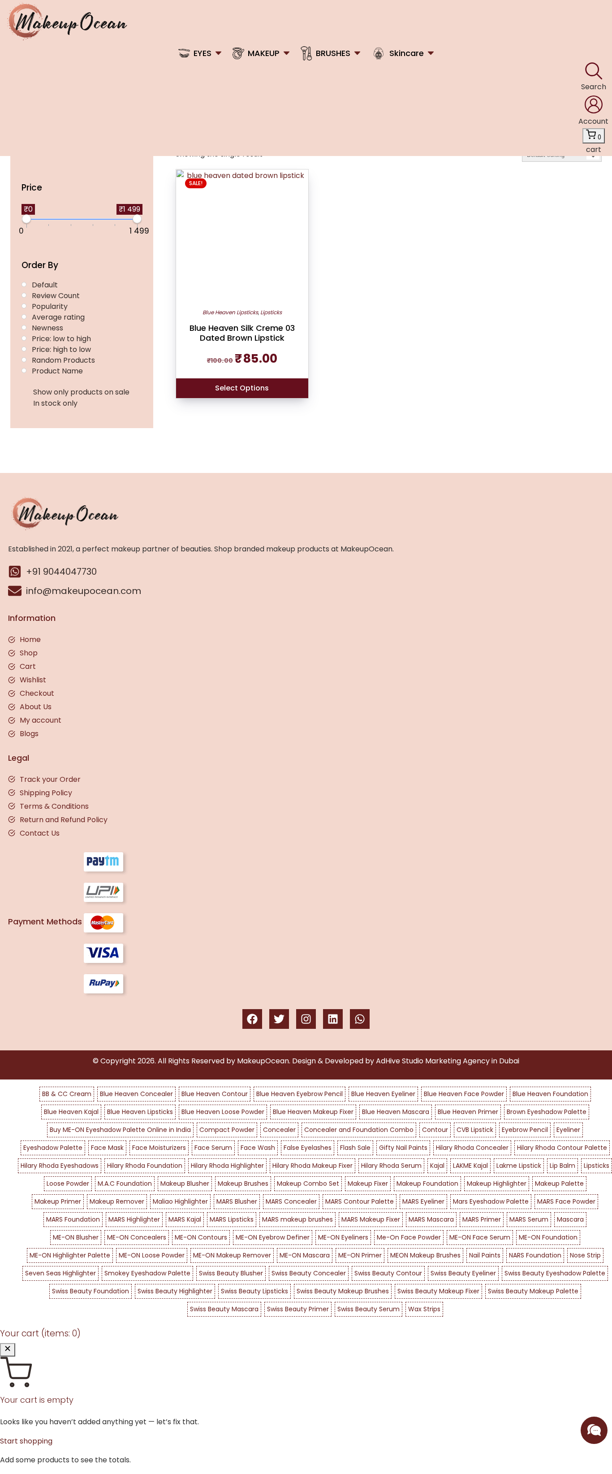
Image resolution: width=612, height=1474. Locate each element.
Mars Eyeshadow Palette (491, 1201)
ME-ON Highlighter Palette (70, 1255)
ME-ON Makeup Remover (232, 1255)
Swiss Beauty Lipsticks (254, 1291)
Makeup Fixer (368, 1183)
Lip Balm (562, 1165)
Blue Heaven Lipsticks (230, 312)
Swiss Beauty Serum (368, 1309)
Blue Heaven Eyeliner (383, 1093)
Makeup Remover (117, 1201)
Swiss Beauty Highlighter (175, 1291)
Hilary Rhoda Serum (391, 1165)
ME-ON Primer (360, 1255)
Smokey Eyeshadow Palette (147, 1273)
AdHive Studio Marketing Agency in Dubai (447, 1061)
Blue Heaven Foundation (550, 1093)
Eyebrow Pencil (525, 1129)
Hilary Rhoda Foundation (144, 1165)
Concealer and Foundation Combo (359, 1129)
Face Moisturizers (159, 1147)
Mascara (570, 1219)
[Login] (594, 104)
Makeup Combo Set (308, 1183)
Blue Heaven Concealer (136, 1093)
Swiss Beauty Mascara (224, 1309)
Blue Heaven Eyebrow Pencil (299, 1093)
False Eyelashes (308, 1147)
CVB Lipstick (475, 1129)
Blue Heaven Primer (468, 1111)
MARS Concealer (291, 1201)
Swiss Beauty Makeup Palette (533, 1291)
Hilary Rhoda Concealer (472, 1147)
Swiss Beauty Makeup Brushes (343, 1291)
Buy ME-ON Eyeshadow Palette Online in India (120, 1129)
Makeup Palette (559, 1183)
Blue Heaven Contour (214, 1093)
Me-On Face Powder (409, 1237)
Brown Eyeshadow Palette (546, 1111)
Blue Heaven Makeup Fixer (313, 1111)
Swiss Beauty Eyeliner (463, 1273)
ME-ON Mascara (305, 1255)
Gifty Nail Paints (403, 1147)
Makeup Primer (57, 1201)
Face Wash (258, 1147)
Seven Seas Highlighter (60, 1273)
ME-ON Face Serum (479, 1237)
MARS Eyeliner (423, 1201)
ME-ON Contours (201, 1237)
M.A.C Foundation (125, 1183)
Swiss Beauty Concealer (309, 1273)
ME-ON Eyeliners (343, 1237)
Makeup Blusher (184, 1183)
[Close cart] (7, 1350)
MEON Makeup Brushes (425, 1255)
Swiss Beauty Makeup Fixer (438, 1291)
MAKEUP (264, 53)
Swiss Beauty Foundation (90, 1291)
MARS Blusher (236, 1201)
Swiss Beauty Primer (298, 1309)
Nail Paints (484, 1255)
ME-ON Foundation (548, 1237)
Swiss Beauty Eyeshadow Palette (554, 1273)
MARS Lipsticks (232, 1219)
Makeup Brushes (243, 1183)
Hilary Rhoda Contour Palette (562, 1147)
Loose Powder (68, 1183)
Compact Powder (226, 1129)
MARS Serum (528, 1219)
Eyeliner (568, 1129)
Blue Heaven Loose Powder (222, 1111)
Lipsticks (271, 312)
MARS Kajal (184, 1219)
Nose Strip (585, 1255)
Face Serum (213, 1147)
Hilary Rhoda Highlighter (227, 1165)
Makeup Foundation (427, 1183)
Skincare (406, 53)
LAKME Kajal (470, 1165)
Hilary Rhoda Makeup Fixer (312, 1165)
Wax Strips (424, 1309)
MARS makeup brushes (297, 1219)
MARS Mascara (431, 1219)
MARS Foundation (73, 1219)
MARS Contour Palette (359, 1201)
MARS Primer (481, 1219)
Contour (435, 1129)
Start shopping (26, 1441)
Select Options (242, 388)
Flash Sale (355, 1147)
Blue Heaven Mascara (395, 1111)
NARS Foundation (535, 1255)
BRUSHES (333, 53)
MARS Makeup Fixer (370, 1219)
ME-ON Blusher (76, 1237)
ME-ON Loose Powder (152, 1255)
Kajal (437, 1165)
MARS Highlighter (134, 1219)
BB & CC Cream (66, 1093)
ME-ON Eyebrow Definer (273, 1237)
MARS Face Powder (566, 1201)
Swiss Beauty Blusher (231, 1273)
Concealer (279, 1129)
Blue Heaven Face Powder (464, 1093)
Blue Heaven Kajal (71, 1111)
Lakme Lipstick (518, 1165)
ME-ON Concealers (136, 1237)
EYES (202, 53)
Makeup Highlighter (496, 1183)
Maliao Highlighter (180, 1201)
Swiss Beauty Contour (388, 1273)
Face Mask (107, 1147)
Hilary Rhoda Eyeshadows (60, 1165)
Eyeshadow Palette (52, 1147)
